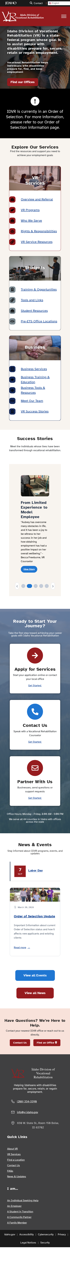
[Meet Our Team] (12, 401)
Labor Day (35, 870)
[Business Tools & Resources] (12, 390)
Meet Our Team (32, 401)
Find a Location (16, 1160)
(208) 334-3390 (27, 1101)
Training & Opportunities (39, 289)
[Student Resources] (12, 311)
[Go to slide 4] (41, 586)
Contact (38, 3)
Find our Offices (23, 82)
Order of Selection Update (34, 916)
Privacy (62, 1234)
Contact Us (20, 1042)
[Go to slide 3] (36, 586)
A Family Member (17, 1222)
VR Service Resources (36, 242)
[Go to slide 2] (29, 586)
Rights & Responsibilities (39, 231)
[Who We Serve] (12, 221)
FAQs (10, 1171)
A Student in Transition (20, 1211)
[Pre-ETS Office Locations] (12, 321)
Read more (22, 947)
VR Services (14, 1154)
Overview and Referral (37, 199)
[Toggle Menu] (63, 16)
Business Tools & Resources (33, 390)
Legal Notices (28, 1242)
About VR (12, 1148)
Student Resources (34, 311)
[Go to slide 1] (23, 586)
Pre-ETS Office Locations (39, 321)
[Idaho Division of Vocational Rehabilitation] (13, 15)
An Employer (14, 1206)
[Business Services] (12, 369)
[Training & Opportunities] (12, 289)
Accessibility (26, 1234)
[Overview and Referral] (12, 199)
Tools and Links (32, 300)
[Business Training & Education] (12, 380)
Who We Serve (31, 221)
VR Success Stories (35, 411)
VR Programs (30, 210)
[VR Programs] (12, 210)
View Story (29, 569)
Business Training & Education (35, 379)
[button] (32, 3)
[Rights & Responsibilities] (12, 231)
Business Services (34, 369)
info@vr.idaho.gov (27, 1112)
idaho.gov (9, 1234)
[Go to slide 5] (47, 586)
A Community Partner (19, 1217)
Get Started (35, 685)
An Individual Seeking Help (22, 1200)
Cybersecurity (46, 1234)
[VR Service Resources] (12, 242)
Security (45, 1242)
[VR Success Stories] (12, 411)
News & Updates (16, 1176)
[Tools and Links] (12, 300)
